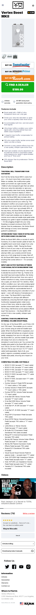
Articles (4, 577)
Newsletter (5, 580)
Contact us (5, 586)
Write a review (29, 513)
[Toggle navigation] (3, 5)
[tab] (18, 166)
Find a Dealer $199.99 (19, 87)
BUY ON (8, 65)
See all (18, 535)
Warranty (4, 583)
